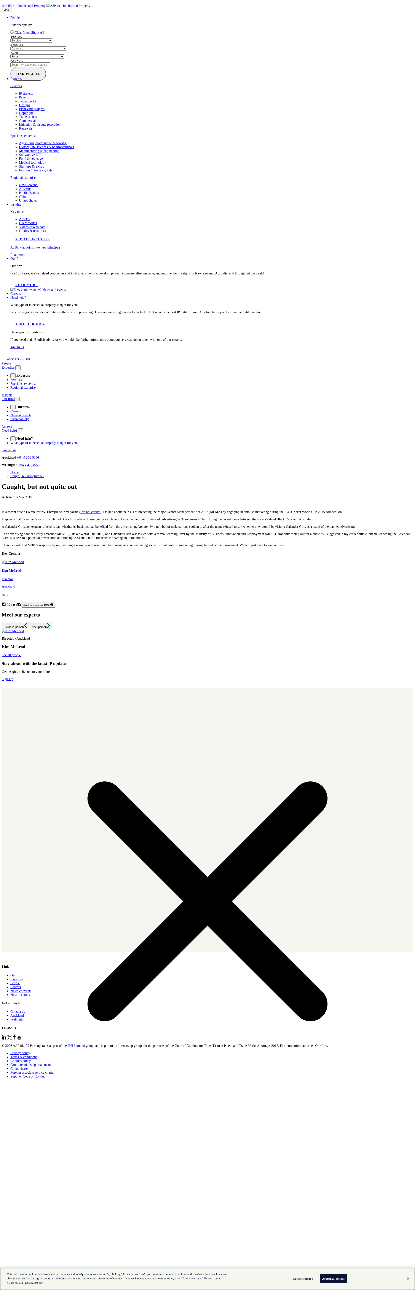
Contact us (18, 358)
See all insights (32, 239)
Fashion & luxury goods (35, 170)
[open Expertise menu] (13, 375)
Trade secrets (28, 117)
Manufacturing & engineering (39, 151)
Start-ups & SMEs (31, 166)
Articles (24, 219)
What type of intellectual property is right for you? (44, 443)
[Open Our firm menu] (17, 399)
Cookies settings (303, 1278)
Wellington (17, 1019)
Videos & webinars (32, 227)
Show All (37, 32)
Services (16, 36)
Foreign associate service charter (32, 1072)
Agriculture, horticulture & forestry (43, 143)
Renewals (25, 128)
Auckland (17, 1015)
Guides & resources (32, 231)
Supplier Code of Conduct (28, 1076)
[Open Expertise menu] (18, 367)
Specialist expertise (23, 136)
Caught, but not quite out (27, 476)
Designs (24, 105)
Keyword (16, 60)
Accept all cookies (333, 1278)
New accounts (20, 995)
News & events (20, 415)
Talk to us (17, 347)
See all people (11, 655)
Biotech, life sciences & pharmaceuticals (46, 147)
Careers (15, 293)
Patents (24, 97)
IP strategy (26, 93)
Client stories (28, 223)
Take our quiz (30, 324)
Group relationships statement (30, 1065)
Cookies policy (20, 1061)
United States (28, 200)
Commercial (27, 120)
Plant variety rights (32, 109)
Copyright (26, 113)
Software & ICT (30, 155)
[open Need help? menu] (13, 438)
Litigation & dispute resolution (40, 124)
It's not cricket (90, 512)
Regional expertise (23, 177)
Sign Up (7, 679)
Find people (28, 74)
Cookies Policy (34, 1282)
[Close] (408, 1278)
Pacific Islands (29, 193)
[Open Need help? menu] (20, 430)
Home (14, 472)
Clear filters (22, 32)
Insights (15, 204)
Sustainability (19, 419)
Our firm (16, 258)
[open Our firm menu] (13, 407)
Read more (26, 285)
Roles (14, 52)
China (23, 196)
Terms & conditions (23, 1057)
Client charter (19, 1068)
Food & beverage (31, 158)
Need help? (18, 297)
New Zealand (28, 185)
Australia (25, 189)
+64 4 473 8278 (29, 465)
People (15, 17)
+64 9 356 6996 (28, 457)
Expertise (16, 44)
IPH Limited (76, 1046)
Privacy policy (20, 1053)
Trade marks (27, 101)
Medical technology (32, 162)
